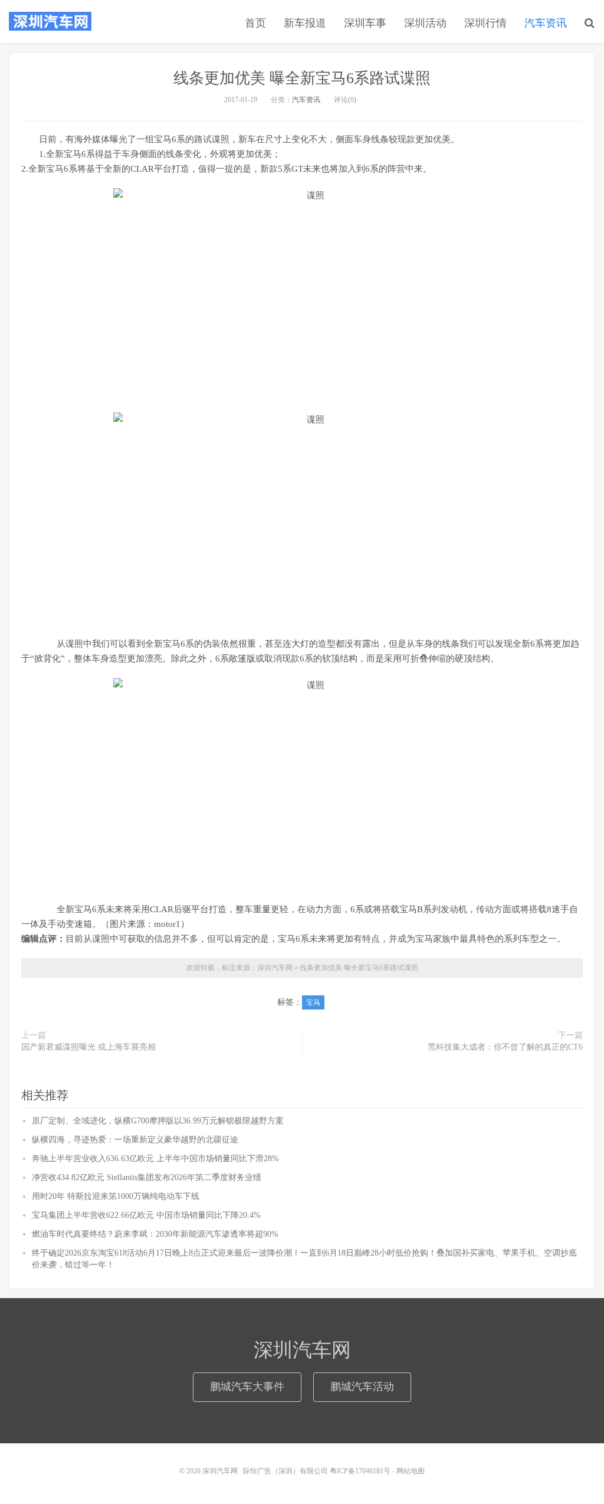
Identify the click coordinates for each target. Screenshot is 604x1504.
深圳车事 (365, 23)
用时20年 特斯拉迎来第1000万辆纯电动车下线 (115, 1196)
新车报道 (305, 23)
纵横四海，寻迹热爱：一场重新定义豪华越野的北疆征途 (135, 1139)
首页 (255, 23)
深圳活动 (425, 23)
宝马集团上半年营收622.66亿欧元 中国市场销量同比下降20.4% (146, 1215)
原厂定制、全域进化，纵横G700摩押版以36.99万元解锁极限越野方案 (158, 1120)
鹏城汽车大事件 (247, 1386)
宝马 (313, 1002)
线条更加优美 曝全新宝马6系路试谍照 (302, 78)
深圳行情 (485, 23)
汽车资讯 (545, 23)
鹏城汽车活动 (362, 1386)
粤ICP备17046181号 (360, 1471)
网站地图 (410, 1471)
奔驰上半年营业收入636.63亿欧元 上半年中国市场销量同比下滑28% (155, 1158)
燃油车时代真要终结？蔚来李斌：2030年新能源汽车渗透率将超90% (155, 1234)
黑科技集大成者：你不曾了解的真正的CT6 (505, 1047)
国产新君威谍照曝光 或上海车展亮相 (88, 1047)
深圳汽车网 (50, 21)
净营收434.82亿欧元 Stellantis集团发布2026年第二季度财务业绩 (146, 1177)
